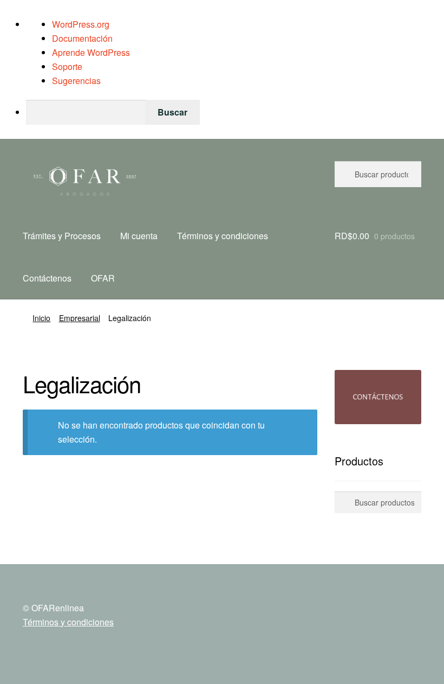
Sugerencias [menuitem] (76, 80)
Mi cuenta (139, 235)
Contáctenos (47, 278)
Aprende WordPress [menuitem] (91, 52)
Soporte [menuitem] (67, 66)
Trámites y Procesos (62, 235)
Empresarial (79, 317)
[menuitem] (235, 112)
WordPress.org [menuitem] (80, 24)
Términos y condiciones (222, 235)
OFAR (103, 278)
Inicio (41, 317)
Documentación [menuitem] (82, 38)
